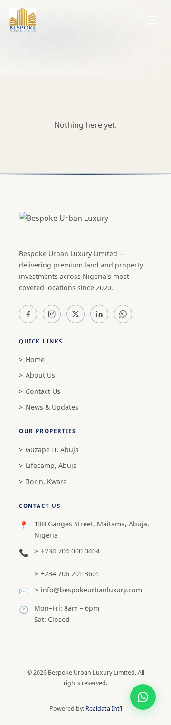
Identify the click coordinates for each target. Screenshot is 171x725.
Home (35, 359)
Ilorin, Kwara (46, 481)
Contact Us (43, 391)
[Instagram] (52, 314)
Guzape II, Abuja (52, 449)
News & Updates (52, 406)
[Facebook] (28, 314)
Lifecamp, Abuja (51, 465)
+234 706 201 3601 (70, 573)
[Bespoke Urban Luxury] (85, 225)
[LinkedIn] (99, 314)
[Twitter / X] (75, 314)
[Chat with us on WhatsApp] (143, 697)
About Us (40, 375)
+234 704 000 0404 (70, 550)
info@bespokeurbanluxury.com (91, 589)
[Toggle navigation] (152, 19)
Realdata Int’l (104, 709)
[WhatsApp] (123, 314)
